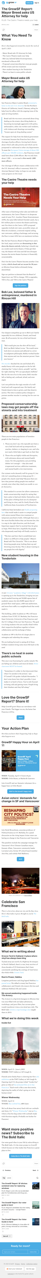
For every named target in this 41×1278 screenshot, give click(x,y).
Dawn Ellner (28, 895)
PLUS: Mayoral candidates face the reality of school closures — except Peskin (16, 1209)
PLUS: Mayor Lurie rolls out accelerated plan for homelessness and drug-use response (15, 1192)
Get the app (30, 1269)
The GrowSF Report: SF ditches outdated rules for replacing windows (14, 1185)
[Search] (37, 1178)
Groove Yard (18, 972)
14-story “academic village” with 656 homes (23, 593)
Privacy (17, 1264)
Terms (23, 1264)
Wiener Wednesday (20, 1111)
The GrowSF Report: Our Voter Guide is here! (14, 1220)
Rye (35, 1111)
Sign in (37, 3)
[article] (20, 1190)
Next (34, 1170)
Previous (8, 1170)
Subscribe (29, 3)
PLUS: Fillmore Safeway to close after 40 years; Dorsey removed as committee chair (15, 1225)
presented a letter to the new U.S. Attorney (19, 104)
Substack (11, 1274)
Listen (37, 25)
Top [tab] (4, 1178)
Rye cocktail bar (14, 1103)
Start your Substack (15, 1269)
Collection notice (31, 1264)
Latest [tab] (9, 1178)
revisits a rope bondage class (20, 1009)
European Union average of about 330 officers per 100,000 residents (20, 151)
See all (5, 1236)
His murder (6, 363)
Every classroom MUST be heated (20, 665)
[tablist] (7, 1178)
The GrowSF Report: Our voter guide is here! (14, 1204)
